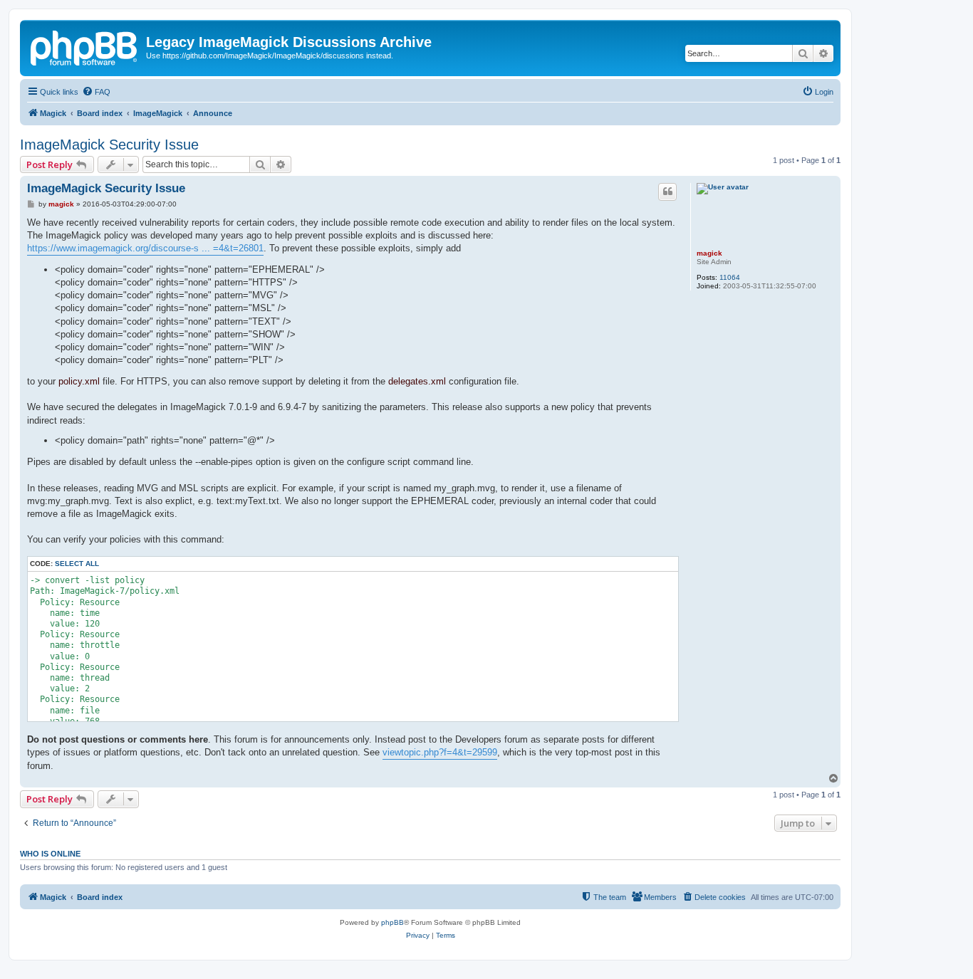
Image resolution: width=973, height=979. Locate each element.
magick (709, 253)
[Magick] (85, 46)
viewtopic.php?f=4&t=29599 (440, 752)
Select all (77, 563)
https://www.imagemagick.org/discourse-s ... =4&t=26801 (145, 248)
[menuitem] (96, 91)
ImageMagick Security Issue (109, 144)
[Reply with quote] (667, 191)
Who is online (50, 853)
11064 (729, 277)
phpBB (392, 922)
